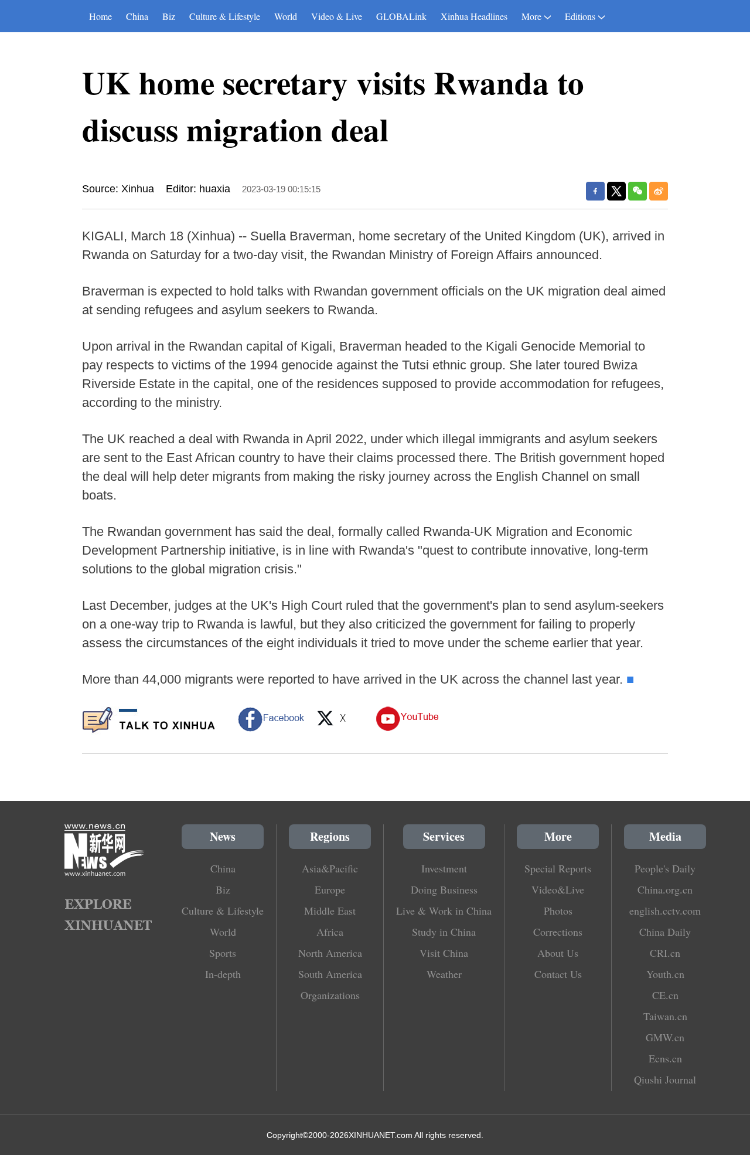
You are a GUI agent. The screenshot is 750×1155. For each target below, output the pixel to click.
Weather (444, 974)
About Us (557, 953)
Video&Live (557, 889)
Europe (330, 889)
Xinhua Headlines (474, 16)
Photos (558, 910)
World (285, 16)
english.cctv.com (665, 910)
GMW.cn (665, 1037)
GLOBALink (401, 16)
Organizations (330, 995)
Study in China (444, 932)
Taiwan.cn (665, 1016)
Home (100, 16)
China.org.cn (665, 889)
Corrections (557, 932)
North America (330, 953)
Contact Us (558, 974)
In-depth (223, 974)
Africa (329, 932)
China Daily (665, 932)
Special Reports (557, 868)
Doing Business (444, 889)
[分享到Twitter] (616, 191)
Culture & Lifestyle (224, 16)
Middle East (330, 910)
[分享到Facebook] (595, 191)
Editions (580, 16)
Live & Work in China (444, 910)
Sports (222, 953)
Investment (444, 868)
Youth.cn (665, 974)
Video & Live (336, 16)
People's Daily (665, 868)
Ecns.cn (665, 1058)
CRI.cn (665, 953)
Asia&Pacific (330, 868)
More (531, 16)
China (137, 16)
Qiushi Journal (665, 1079)
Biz (168, 16)
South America (330, 974)
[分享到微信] (637, 191)
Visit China (444, 953)
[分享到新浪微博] (658, 191)
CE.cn (665, 995)
